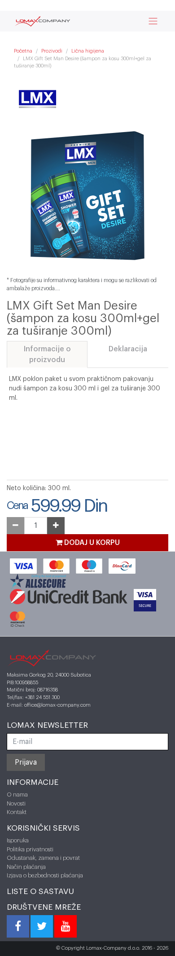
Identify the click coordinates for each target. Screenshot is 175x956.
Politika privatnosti (30, 849)
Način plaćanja (26, 867)
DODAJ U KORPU (91, 542)
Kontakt (16, 812)
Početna (23, 51)
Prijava (26, 762)
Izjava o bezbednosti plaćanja (45, 875)
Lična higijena (87, 51)
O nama (17, 794)
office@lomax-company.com (57, 705)
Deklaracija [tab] (128, 349)
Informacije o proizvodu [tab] (47, 354)
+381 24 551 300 (42, 697)
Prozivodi (51, 51)
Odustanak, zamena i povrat (43, 858)
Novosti (16, 803)
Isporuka (18, 840)
